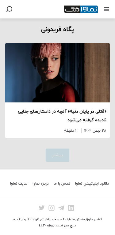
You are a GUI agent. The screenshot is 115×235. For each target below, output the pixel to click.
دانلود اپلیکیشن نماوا (92, 183)
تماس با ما (62, 183)
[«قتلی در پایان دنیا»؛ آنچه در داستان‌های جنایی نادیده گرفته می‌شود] (57, 72)
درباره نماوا (41, 183)
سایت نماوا (19, 183)
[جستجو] (9, 9)
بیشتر (57, 155)
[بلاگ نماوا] (81, 9)
